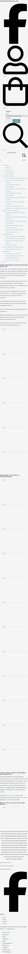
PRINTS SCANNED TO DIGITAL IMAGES (15, 238)
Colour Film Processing (8, 176)
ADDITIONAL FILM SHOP (12, 258)
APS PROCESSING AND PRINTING (14, 206)
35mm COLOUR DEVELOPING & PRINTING (16, 178)
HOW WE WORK (10, 173)
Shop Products (6, 251)
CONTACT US (9, 169)
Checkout (16, 121)
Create (15, 929)
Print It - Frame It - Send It (12, 260)
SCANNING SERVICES (8, 234)
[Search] (24, 155)
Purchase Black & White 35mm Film (14, 255)
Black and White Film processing (11, 210)
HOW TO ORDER (10, 171)
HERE (9, 293)
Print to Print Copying (11, 245)
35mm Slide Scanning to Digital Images (15, 236)
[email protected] (11, 795)
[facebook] (15, 43)
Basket (9, 121)
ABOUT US (8, 167)
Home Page (6, 165)
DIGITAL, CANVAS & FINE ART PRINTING (13, 247)
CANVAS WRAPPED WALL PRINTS (14, 249)
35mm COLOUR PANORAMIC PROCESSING (16, 208)
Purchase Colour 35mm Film (12, 253)
